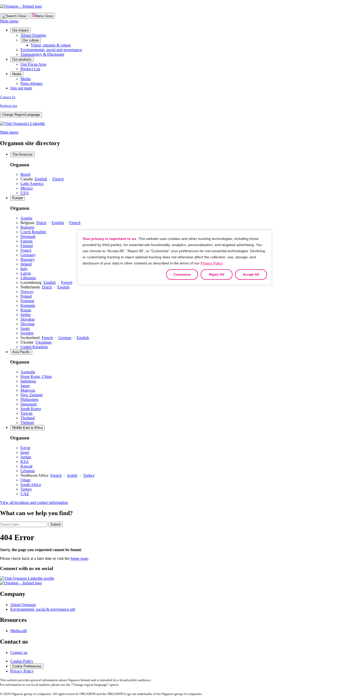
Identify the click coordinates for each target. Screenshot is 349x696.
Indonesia (28, 381)
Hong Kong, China (36, 376)
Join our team (21, 88)
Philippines (29, 399)
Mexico (26, 188)
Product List (30, 69)
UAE (24, 494)
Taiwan (26, 413)
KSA (24, 461)
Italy (24, 268)
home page (79, 558)
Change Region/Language (21, 115)
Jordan (25, 457)
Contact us (18, 652)
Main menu (9, 21)
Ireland (26, 264)
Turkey (89, 475)
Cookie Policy (21, 661)
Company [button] (12, 593)
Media (16, 74)
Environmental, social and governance (51, 50)
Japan (25, 386)
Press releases (31, 83)
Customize (182, 274)
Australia (27, 372)
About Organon (33, 35)
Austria (26, 218)
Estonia (26, 241)
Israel (24, 452)
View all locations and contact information (34, 502)
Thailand (27, 418)
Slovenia (27, 324)
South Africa (30, 484)
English (41, 179)
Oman (25, 480)
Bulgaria (27, 227)
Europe (17, 198)
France (25, 250)
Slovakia (27, 319)
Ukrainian (44, 342)
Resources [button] (13, 620)
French (58, 179)
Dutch (41, 223)
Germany (28, 255)
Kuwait (26, 466)
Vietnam (27, 422)
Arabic (72, 475)
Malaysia (27, 390)
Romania (27, 305)
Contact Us (7, 97)
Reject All (216, 274)
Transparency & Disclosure (42, 54)
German (64, 337)
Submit (55, 524)
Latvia (25, 273)
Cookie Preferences (26, 666)
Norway (27, 291)
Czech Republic (33, 232)
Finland (26, 245)
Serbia (25, 314)
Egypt (25, 448)
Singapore (28, 404)
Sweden (26, 333)
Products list (8, 106)
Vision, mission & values (51, 45)
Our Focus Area (33, 64)
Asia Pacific (21, 352)
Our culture (30, 40)
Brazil (25, 174)
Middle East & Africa (27, 428)
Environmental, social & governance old (42, 609)
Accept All (251, 274)
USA (24, 193)
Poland (26, 296)
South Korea (30, 409)
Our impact (20, 30)
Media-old (18, 631)
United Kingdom (34, 347)
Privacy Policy (22, 671)
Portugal (27, 301)
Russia (25, 310)
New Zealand (31, 395)
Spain (25, 328)
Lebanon (27, 471)
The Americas (22, 154)
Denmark (28, 236)
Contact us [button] (14, 641)
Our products (21, 59)
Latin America (31, 183)
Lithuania (28, 278)
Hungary (27, 259)
